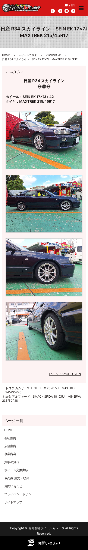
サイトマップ (13, 502)
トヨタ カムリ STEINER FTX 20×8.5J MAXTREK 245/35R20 (40, 390)
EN (73, 5)
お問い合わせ (13, 486)
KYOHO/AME (53, 55)
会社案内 (10, 438)
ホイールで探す (28, 55)
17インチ (55, 374)
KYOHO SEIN (71, 374)
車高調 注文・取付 (16, 478)
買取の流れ (11, 462)
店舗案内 (10, 446)
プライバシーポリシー (19, 494)
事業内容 (10, 454)
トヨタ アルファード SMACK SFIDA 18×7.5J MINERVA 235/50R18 (41, 399)
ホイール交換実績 (16, 470)
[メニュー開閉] (81, 8)
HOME (6, 55)
